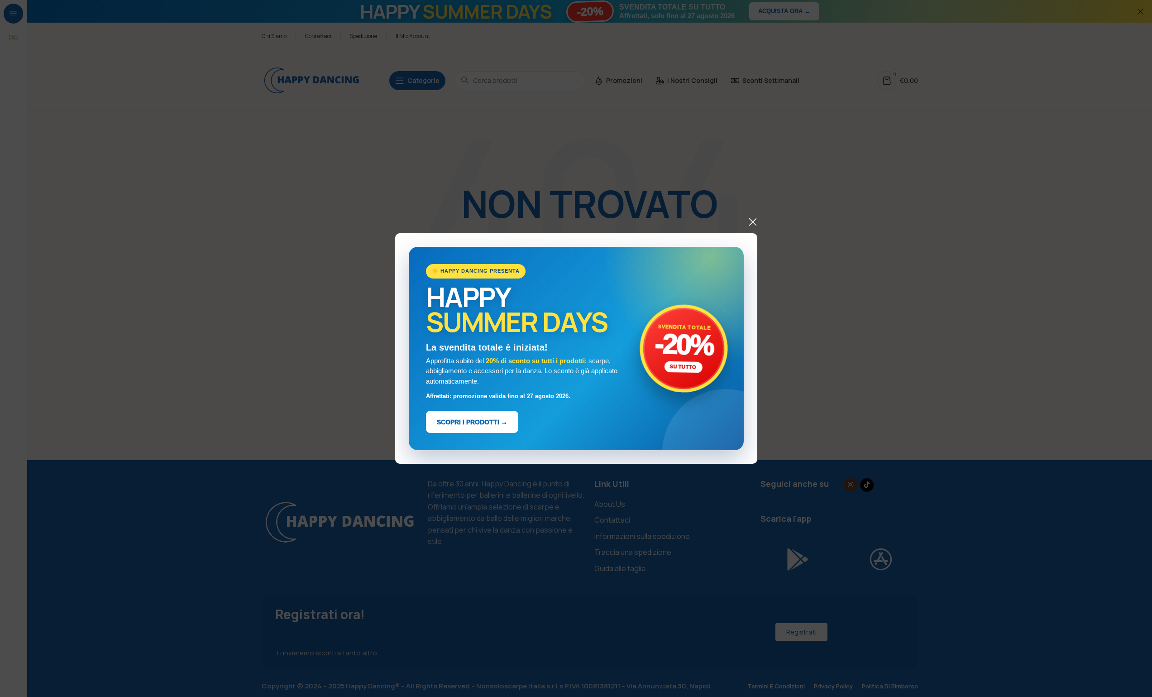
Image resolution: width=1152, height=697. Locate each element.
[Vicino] (752, 222)
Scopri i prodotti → (472, 421)
